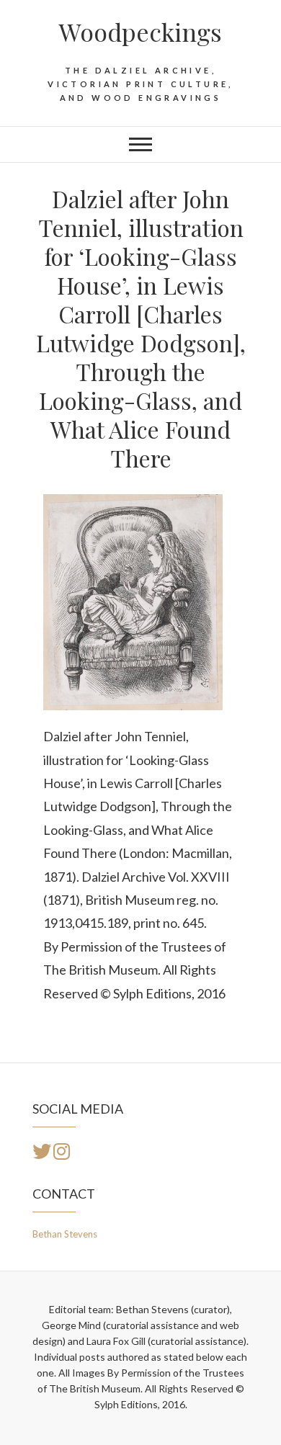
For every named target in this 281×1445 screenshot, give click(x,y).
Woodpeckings (140, 31)
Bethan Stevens (64, 1234)
